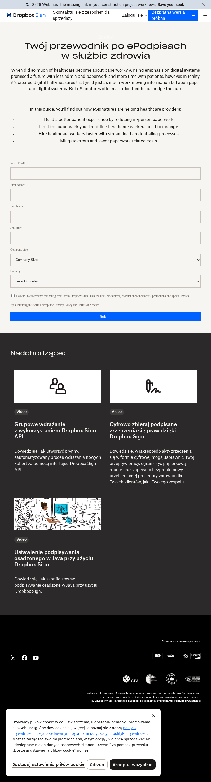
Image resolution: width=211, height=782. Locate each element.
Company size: (19, 249)
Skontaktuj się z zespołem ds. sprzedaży (81, 15)
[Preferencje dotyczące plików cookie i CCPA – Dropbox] (83, 742)
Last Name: (17, 206)
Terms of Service (88, 305)
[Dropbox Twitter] (13, 657)
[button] (133, 15)
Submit (105, 316)
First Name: (17, 185)
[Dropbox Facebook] (24, 657)
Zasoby (105, 37)
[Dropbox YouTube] (36, 657)
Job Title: (16, 228)
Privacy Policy (63, 305)
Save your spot (170, 5)
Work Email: (17, 163)
